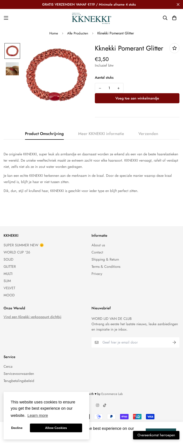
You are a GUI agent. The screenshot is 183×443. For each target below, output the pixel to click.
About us (98, 245)
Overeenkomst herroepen (156, 435)
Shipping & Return (105, 259)
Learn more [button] (37, 415)
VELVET (9, 288)
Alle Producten (77, 33)
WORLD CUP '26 (17, 252)
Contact (97, 252)
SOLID (8, 259)
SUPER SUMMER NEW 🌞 (24, 245)
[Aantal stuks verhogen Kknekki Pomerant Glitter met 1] (118, 88)
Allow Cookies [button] (56, 428)
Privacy (97, 273)
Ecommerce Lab (112, 394)
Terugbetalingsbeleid (19, 380)
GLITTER (10, 266)
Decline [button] (17, 428)
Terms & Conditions (106, 266)
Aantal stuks (104, 77)
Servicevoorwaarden (19, 373)
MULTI (8, 273)
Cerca (8, 366)
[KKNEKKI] (91, 18)
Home (53, 33)
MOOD (9, 295)
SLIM (7, 280)
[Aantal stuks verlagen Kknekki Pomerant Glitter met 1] (100, 88)
